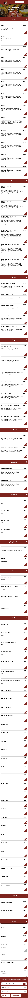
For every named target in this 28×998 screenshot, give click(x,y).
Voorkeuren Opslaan (15, 995)
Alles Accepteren (5, 995)
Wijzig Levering (19, 2)
